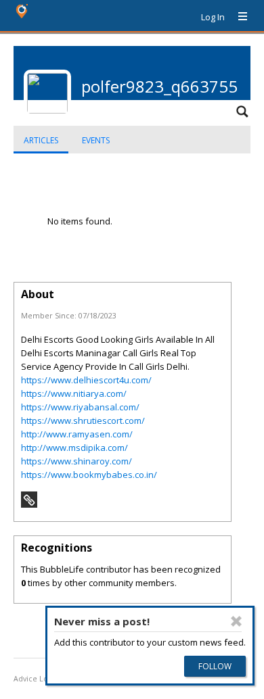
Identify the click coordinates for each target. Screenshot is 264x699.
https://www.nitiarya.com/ (74, 393)
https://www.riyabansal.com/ (80, 407)
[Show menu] (237, 17)
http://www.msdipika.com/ (74, 447)
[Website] (29, 504)
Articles (41, 140)
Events (96, 140)
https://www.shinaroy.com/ (76, 461)
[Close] (236, 621)
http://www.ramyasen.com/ (77, 434)
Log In (213, 17)
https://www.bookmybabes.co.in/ (89, 474)
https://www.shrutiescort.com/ (83, 420)
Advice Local (36, 678)
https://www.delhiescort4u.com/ (86, 380)
